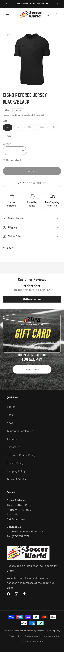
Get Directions (16, 519)
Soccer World (18, 630)
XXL (10, 136)
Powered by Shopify (34, 630)
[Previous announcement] (6, 4)
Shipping (19, 115)
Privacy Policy (15, 463)
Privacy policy (15, 636)
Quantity (7, 143)
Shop (10, 414)
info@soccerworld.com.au (26, 531)
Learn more (32, 369)
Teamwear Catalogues (20, 430)
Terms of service (33, 636)
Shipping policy (51, 636)
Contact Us (13, 446)
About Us (12, 439)
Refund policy (53, 630)
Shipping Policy (16, 471)
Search (11, 406)
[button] (7, 14)
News (10, 422)
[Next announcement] (57, 4)
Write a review (32, 299)
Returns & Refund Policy (21, 454)
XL (31, 128)
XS (44, 128)
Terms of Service (17, 479)
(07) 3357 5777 (20, 536)
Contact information (33, 641)
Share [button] (10, 247)
